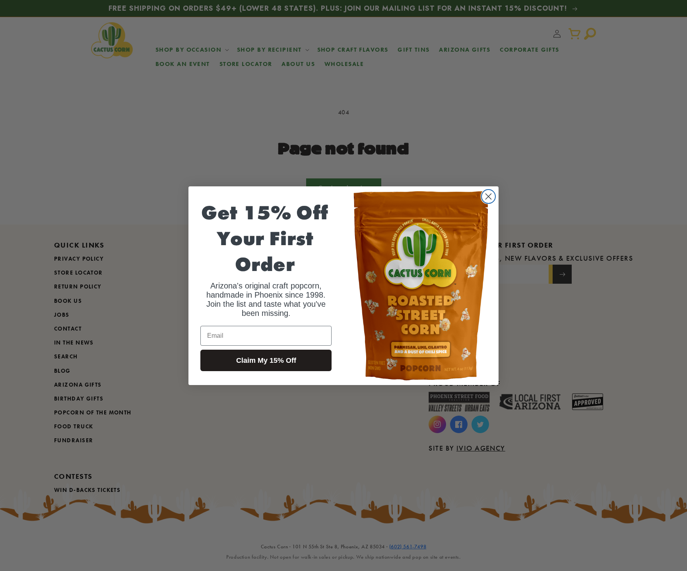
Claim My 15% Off (266, 360)
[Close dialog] (488, 196)
